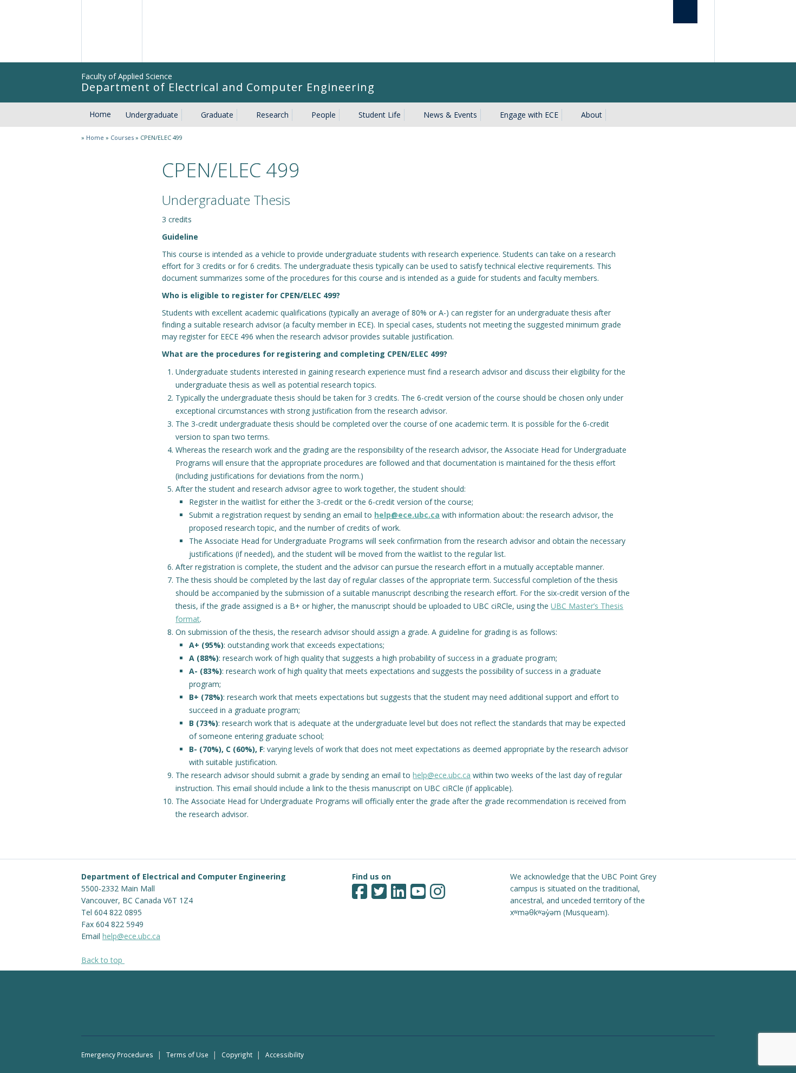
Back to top (103, 960)
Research (272, 115)
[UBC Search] (685, 11)
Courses (122, 137)
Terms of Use (187, 1054)
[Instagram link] (437, 895)
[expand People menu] (345, 115)
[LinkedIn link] (398, 895)
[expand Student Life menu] (410, 115)
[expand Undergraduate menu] (187, 115)
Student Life (379, 115)
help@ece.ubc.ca (407, 515)
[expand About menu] (611, 115)
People (323, 115)
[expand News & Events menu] (486, 115)
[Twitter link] (379, 895)
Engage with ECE (529, 115)
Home (100, 114)
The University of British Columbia (112, 31)
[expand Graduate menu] (243, 115)
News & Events (450, 115)
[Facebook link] (359, 895)
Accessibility (284, 1054)
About (591, 115)
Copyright (236, 1054)
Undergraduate (152, 115)
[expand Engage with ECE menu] (568, 115)
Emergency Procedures (117, 1054)
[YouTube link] (418, 895)
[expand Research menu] (298, 115)
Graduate (217, 115)
